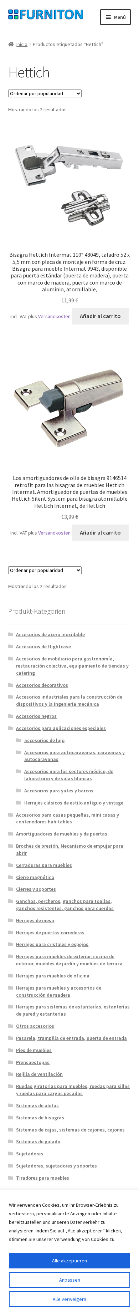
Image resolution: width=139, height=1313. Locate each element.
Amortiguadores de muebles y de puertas (61, 834)
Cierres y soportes (36, 889)
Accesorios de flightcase (43, 646)
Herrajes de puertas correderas (50, 932)
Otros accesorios (35, 1026)
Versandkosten (54, 316)
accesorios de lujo (44, 740)
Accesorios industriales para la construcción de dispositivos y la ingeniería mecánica (69, 700)
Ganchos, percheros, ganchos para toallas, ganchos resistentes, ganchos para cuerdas (65, 904)
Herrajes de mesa (35, 920)
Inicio (21, 44)
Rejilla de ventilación (39, 1074)
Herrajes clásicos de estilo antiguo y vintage (73, 802)
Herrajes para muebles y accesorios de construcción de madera (58, 991)
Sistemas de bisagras (40, 1117)
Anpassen (69, 1280)
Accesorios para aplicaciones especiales (61, 728)
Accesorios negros (36, 716)
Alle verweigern (69, 1299)
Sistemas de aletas (37, 1105)
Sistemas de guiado (38, 1141)
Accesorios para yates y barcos (58, 790)
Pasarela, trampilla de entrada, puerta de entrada (71, 1038)
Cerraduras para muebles (44, 865)
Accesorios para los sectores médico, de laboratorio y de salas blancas (68, 775)
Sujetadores (29, 1153)
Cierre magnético (35, 877)
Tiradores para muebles (42, 1178)
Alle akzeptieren (69, 1260)
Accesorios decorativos (42, 685)
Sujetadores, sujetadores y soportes (56, 1166)
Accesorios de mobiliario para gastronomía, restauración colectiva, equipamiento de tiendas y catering (72, 665)
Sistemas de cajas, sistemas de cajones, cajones (70, 1129)
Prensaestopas (33, 1062)
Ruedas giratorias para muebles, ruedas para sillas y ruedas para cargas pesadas (73, 1090)
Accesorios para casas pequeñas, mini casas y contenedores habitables (67, 818)
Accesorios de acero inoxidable (50, 634)
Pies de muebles (34, 1050)
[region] (69, 1251)
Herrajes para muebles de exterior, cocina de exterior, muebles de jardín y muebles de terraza (69, 960)
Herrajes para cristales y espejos (52, 944)
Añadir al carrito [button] (100, 316)
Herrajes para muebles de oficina (52, 975)
